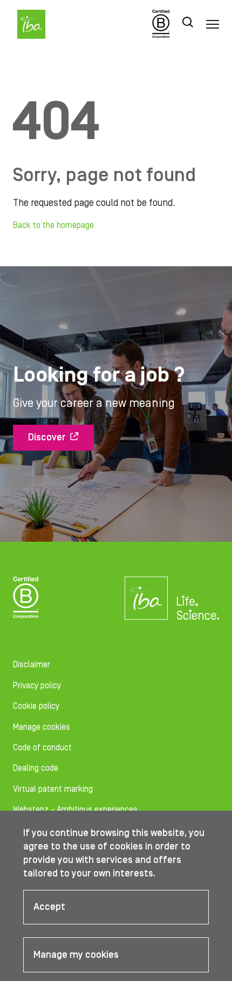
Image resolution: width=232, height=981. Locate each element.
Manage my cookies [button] (76, 955)
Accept (49, 907)
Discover (47, 437)
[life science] (197, 607)
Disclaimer (31, 664)
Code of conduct (42, 747)
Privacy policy (37, 685)
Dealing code (35, 768)
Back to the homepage (53, 225)
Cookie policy (36, 706)
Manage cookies (41, 727)
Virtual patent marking (53, 789)
